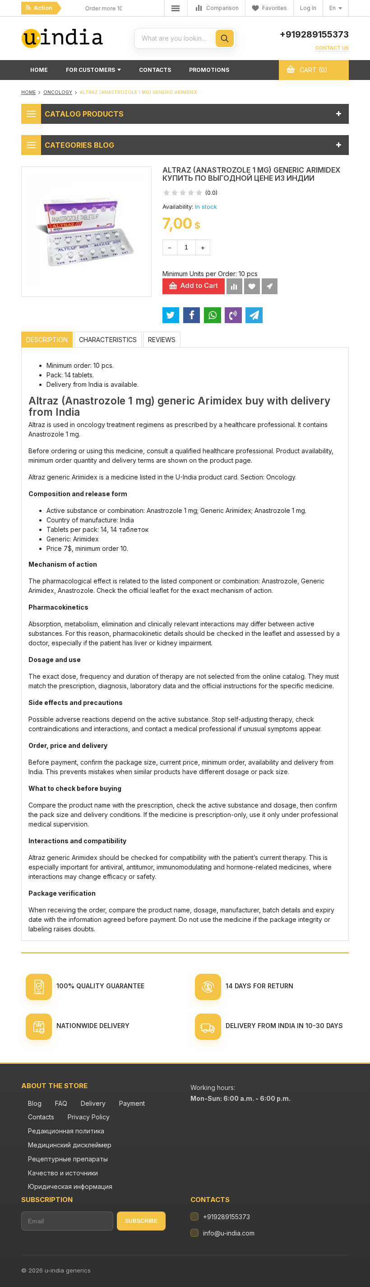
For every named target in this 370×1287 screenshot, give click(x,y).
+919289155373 (314, 35)
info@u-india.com (228, 1233)
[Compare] (234, 286)
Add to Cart (199, 285)
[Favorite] (252, 286)
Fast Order (270, 286)
